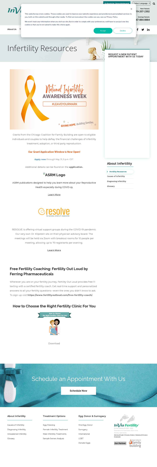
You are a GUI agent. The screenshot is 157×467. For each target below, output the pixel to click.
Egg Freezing (49, 425)
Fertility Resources (118, 171)
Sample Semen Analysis (53, 438)
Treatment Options (54, 416)
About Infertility (16, 416)
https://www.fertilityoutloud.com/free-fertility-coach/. (60, 295)
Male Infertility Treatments (54, 434)
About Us (11, 29)
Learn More (54, 250)
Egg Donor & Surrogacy (92, 416)
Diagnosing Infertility (116, 181)
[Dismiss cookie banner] (131, 9)
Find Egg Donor (85, 425)
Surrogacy (82, 429)
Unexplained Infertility (17, 434)
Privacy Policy (129, 435)
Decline (123, 31)
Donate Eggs (84, 443)
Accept (103, 31)
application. (76, 167)
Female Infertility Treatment (55, 429)
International (84, 434)
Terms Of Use (118, 435)
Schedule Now (78, 390)
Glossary (111, 186)
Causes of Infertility (116, 176)
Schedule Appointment (117, 3)
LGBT (80, 438)
